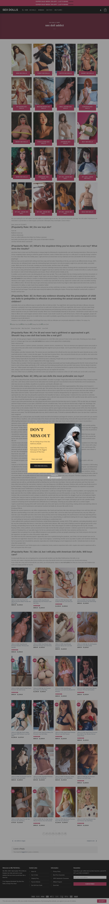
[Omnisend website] (55, 476)
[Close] (79, 426)
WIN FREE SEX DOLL (41, 466)
